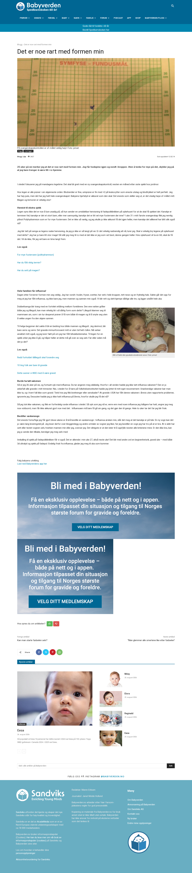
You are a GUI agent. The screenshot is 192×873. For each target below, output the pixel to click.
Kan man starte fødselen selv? (32, 640)
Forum (103, 18)
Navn (76, 18)
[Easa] (111, 738)
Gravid (37, 18)
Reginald (128, 713)
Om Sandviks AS (136, 809)
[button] (172, 6)
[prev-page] (19, 751)
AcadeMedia (43, 821)
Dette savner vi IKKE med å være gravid (36, 373)
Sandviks (20, 812)
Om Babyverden (135, 800)
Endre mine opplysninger (140, 823)
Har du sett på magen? (28, 270)
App (129, 18)
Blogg (19, 44)
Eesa (20, 730)
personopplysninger (25, 853)
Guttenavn (22, 724)
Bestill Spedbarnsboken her (96, 30)
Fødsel (51, 18)
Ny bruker (132, 818)
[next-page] (24, 751)
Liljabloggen (28, 151)
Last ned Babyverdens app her (32, 463)
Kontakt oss (134, 813)
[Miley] (111, 679)
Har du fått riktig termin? (29, 262)
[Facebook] (39, 652)
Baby (64, 18)
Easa (126, 733)
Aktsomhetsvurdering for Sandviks (33, 859)
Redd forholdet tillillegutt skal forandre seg (38, 357)
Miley (127, 674)
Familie (89, 18)
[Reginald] (111, 719)
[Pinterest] (53, 652)
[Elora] (111, 699)
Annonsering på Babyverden (141, 804)
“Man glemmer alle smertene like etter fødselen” (151, 640)
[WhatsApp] (60, 652)
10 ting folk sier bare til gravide (32, 365)
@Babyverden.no (112, 776)
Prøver (23, 18)
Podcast (118, 18)
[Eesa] (54, 698)
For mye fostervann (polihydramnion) (35, 254)
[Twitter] (46, 652)
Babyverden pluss (154, 18)
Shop (138, 18)
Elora (127, 693)
